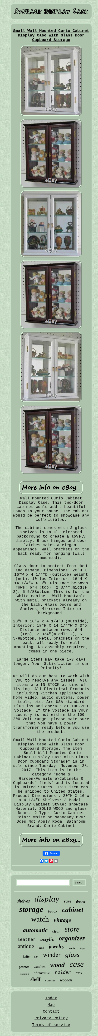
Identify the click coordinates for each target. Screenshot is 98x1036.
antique (26, 946)
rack (78, 973)
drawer (80, 901)
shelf (35, 979)
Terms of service (51, 1025)
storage (31, 909)
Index (51, 998)
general (24, 967)
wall (41, 947)
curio (72, 948)
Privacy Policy (51, 1018)
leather (26, 939)
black (52, 911)
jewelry (56, 946)
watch (40, 919)
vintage (62, 920)
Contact (51, 1012)
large (82, 948)
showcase (42, 972)
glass (72, 954)
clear (56, 931)
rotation (24, 973)
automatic (35, 930)
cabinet (72, 909)
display (46, 898)
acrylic (47, 939)
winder (51, 954)
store (72, 929)
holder (63, 972)
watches (39, 967)
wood (57, 965)
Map (51, 1005)
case (76, 964)
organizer (72, 938)
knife (26, 956)
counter (50, 980)
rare (67, 901)
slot (36, 956)
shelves (23, 900)
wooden (66, 980)
